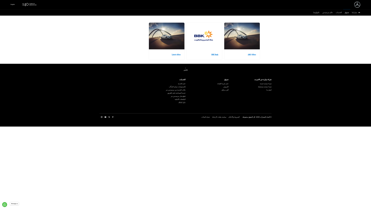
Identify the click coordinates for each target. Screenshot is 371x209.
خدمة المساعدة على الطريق (176, 93)
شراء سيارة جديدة (265, 84)
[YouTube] (105, 117)
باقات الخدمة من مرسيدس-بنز (176, 90)
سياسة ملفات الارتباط (219, 117)
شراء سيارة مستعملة (264, 87)
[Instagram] (101, 117)
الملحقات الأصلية (180, 99)
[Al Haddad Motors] (357, 5)
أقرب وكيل (224, 90)
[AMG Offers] (242, 36)
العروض (225, 87)
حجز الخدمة (182, 84)
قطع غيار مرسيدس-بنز (178, 96)
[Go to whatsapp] (4, 204)
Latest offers (176, 54)
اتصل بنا (268, 90)
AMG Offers (252, 54)
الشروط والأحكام (234, 117)
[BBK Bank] (204, 36)
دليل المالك (182, 102)
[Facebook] (113, 117)
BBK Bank (214, 54)
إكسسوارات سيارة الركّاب (177, 87)
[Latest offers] (166, 36)
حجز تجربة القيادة (222, 84)
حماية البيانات (205, 117)
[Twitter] (109, 117)
